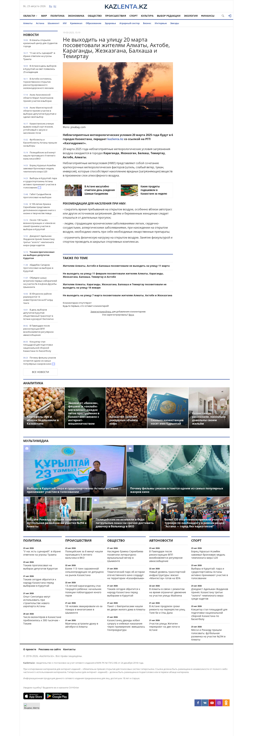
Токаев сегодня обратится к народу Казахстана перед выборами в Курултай (39, 583)
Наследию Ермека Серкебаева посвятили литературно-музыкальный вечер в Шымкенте (125, 556)
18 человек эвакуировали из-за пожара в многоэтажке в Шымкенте (83, 609)
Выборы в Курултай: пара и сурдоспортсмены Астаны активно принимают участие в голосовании (40, 183)
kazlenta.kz (115, 139)
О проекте (29, 649)
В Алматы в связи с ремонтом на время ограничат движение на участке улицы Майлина (167, 592)
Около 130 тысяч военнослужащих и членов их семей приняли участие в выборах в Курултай (39, 224)
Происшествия (115, 15)
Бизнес (147, 23)
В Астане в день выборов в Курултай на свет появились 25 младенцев (39, 69)
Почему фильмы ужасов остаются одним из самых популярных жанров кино (39, 360)
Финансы (207, 15)
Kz (55, 6)
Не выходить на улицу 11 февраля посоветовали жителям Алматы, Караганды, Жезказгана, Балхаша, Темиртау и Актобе (113, 275)
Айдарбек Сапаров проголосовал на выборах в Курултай (38, 268)
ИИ (65, 23)
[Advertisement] (204, 82)
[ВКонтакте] (205, 702)
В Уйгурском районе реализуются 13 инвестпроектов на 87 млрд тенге (38, 298)
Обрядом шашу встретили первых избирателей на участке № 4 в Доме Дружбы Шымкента (40, 282)
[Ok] (226, 702)
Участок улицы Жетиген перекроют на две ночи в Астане (164, 627)
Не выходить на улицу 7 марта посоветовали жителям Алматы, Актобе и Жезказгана (117, 295)
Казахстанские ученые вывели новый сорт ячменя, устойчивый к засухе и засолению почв (38, 128)
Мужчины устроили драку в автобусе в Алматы (81, 625)
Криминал (76, 23)
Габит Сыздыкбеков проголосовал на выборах (37, 196)
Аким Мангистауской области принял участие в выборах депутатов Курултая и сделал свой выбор (39, 112)
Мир (44, 15)
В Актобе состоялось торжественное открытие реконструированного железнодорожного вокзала (38, 83)
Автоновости (161, 540)
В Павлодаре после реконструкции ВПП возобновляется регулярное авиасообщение (38, 330)
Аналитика (33, 383)
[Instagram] (219, 702)
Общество (95, 15)
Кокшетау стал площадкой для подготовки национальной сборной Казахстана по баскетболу (38, 346)
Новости (31, 35)
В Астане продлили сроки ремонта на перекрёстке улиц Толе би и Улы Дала (167, 609)
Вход (131, 314)
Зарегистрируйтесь (101, 311)
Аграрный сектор (129, 23)
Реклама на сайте (50, 649)
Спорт (133, 15)
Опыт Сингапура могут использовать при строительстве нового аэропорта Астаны (36, 601)
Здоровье (110, 23)
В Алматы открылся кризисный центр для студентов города (40, 43)
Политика (57, 15)
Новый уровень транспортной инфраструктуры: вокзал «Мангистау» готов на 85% (167, 575)
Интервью (161, 23)
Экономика (76, 15)
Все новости (40, 372)
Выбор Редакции (169, 15)
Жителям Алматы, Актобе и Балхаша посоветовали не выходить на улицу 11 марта (116, 265)
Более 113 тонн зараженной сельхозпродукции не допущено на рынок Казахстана (84, 572)
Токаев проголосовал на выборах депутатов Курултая (38, 255)
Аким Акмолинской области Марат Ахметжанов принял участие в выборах (38, 97)
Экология (191, 15)
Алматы (28, 23)
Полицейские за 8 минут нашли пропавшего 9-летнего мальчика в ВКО (39, 155)
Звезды (174, 23)
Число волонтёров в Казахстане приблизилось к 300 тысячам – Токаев (42, 620)
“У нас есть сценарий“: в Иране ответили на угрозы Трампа (39, 56)
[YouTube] (212, 702)
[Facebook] (197, 702)
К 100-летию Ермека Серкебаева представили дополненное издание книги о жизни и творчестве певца (39, 208)
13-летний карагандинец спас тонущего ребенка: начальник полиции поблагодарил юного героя (83, 590)
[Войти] (229, 15)
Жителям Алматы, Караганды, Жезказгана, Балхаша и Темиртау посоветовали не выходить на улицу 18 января (114, 286)
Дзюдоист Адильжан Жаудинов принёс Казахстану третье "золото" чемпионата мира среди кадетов (39, 240)
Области (29, 15)
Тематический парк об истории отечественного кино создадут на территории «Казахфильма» (126, 575)
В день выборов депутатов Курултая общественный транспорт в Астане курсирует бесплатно (38, 314)
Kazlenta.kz (29, 662)
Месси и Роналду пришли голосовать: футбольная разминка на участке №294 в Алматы (208, 634)
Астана (40, 23)
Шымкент (53, 23)
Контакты (69, 649)
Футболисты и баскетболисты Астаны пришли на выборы (40, 142)
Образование (93, 23)
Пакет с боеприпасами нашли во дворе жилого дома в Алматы (126, 608)
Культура (147, 15)
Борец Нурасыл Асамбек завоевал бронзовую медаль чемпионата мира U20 (39, 168)
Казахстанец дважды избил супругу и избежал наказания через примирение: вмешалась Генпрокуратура (126, 625)
